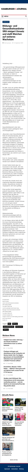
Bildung (15, 324)
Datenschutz (14, 469)
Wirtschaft (6, 22)
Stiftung (6, 329)
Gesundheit (19, 326)
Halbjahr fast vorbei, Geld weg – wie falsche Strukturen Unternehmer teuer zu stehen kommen (7, 425)
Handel (18, 419)
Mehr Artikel (14, 459)
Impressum (7, 469)
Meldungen (6, 434)
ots (6, 320)
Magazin (5, 404)
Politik (17, 404)
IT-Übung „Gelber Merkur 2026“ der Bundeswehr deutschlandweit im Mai (19, 411)
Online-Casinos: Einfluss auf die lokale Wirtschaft (7, 409)
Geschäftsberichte (9, 326)
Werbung (21, 469)
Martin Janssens (7, 43)
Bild (9, 324)
